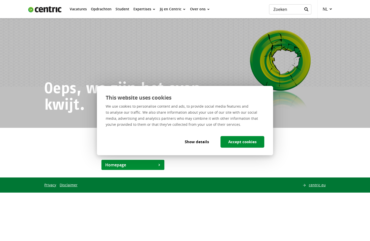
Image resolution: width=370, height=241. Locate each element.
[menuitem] (78, 9)
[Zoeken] (306, 9)
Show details (197, 141)
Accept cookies (242, 141)
